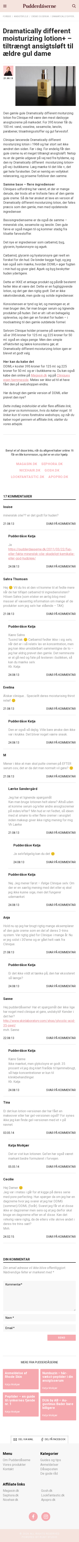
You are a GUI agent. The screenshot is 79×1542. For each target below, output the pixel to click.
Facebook (33, 1516)
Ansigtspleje (21, 16)
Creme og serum (40, 16)
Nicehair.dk (30, 470)
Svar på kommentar (61, 523)
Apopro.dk (58, 477)
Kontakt (8, 1469)
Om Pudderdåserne (16, 1460)
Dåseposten (49, 1469)
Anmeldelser (49, 1465)
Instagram (45, 1516)
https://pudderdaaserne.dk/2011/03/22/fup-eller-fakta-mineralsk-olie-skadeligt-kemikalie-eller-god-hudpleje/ (41, 553)
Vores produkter (14, 1465)
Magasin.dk (39, 375)
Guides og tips (50, 1460)
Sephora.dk (52, 464)
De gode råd (49, 1473)
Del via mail (25, 1439)
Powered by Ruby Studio (39, 1537)
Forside (7, 16)
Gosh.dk (52, 470)
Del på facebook (55, 1439)
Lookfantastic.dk (27, 477)
